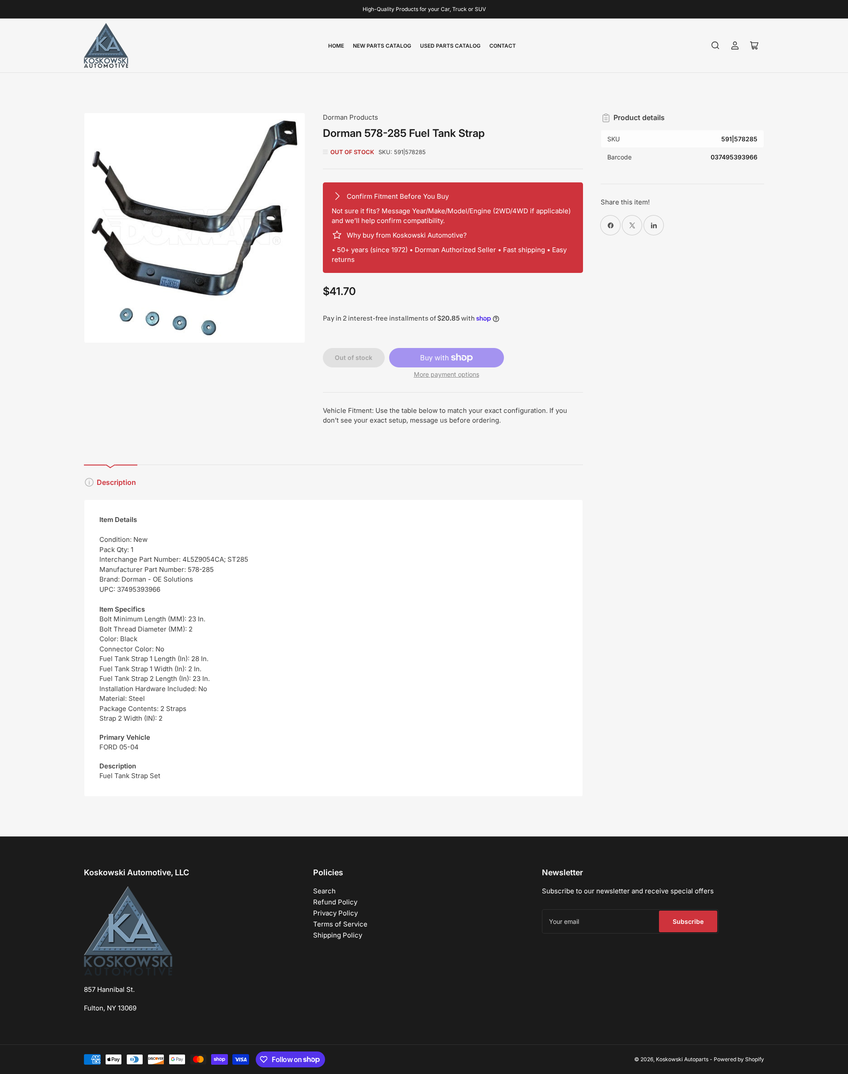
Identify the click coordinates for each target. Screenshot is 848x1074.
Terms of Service (340, 924)
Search (324, 891)
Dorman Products (350, 117)
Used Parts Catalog (450, 45)
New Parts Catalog (382, 45)
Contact (502, 45)
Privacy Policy (335, 913)
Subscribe (688, 921)
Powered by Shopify (739, 1059)
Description (116, 482)
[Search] (715, 45)
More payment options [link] (446, 374)
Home (336, 45)
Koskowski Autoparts (682, 1059)
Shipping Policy (337, 935)
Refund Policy (335, 902)
